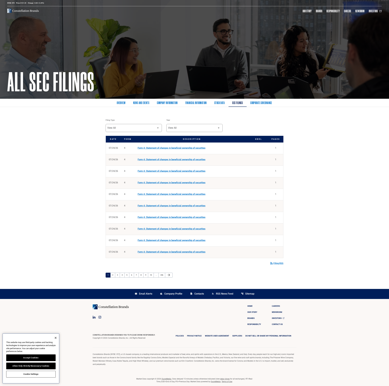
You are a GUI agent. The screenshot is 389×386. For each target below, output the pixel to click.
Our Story (307, 11)
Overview (121, 103)
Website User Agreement (217, 336)
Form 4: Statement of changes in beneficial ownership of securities (171, 148)
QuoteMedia (166, 379)
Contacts (197, 293)
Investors (373, 11)
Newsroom (360, 11)
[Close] (55, 338)
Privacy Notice (194, 336)
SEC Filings (237, 103)
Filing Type (110, 120)
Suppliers (237, 336)
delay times (225, 379)
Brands (319, 11)
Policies (180, 336)
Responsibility (333, 11)
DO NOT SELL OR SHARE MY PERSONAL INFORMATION (268, 336)
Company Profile (171, 293)
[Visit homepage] (23, 11)
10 (152, 275)
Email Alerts (143, 293)
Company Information (167, 103)
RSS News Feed (222, 293)
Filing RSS (276, 263)
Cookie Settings (31, 374)
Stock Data (219, 103)
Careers (347, 11)
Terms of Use (227, 382)
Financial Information (196, 103)
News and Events (141, 103)
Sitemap (247, 293)
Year (168, 120)
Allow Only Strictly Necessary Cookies (30, 366)
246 (162, 275)
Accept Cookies (30, 358)
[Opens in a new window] (94, 317)
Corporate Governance (261, 103)
